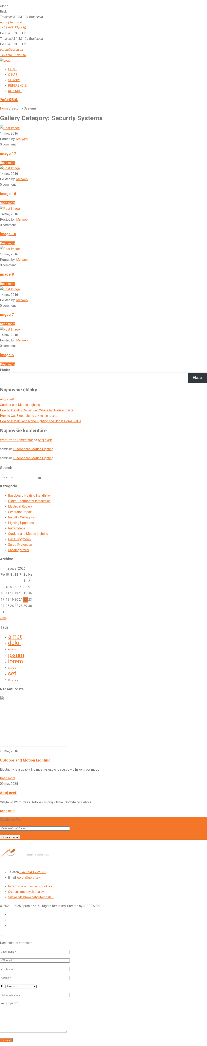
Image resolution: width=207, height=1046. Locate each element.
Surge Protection (20, 545)
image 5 (7, 355)
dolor (14, 642)
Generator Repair (20, 512)
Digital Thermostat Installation (29, 501)
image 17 (8, 153)
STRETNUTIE (9, 100)
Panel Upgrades (19, 539)
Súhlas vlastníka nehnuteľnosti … (31, 897)
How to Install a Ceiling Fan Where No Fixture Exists (36, 410)
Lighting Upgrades (21, 523)
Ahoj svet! (7, 399)
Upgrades (13, 680)
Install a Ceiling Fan (22, 517)
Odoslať (10, 837)
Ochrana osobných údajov (26, 892)
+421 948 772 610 (13, 28)
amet (15, 636)
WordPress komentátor (16, 440)
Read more (7, 163)
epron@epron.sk (11, 22)
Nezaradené (16, 528)
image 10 (8, 234)
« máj (3, 618)
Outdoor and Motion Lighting (20, 405)
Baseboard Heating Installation (30, 495)
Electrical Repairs (20, 506)
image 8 (7, 274)
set (12, 673)
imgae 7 (7, 314)
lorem (15, 661)
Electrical (12, 649)
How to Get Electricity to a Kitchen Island (28, 416)
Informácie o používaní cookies (30, 886)
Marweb (22, 139)
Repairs (12, 668)
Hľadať (5, 370)
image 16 (8, 194)
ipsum (16, 655)
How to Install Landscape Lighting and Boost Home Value (40, 421)
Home (4, 108)
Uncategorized (18, 550)
